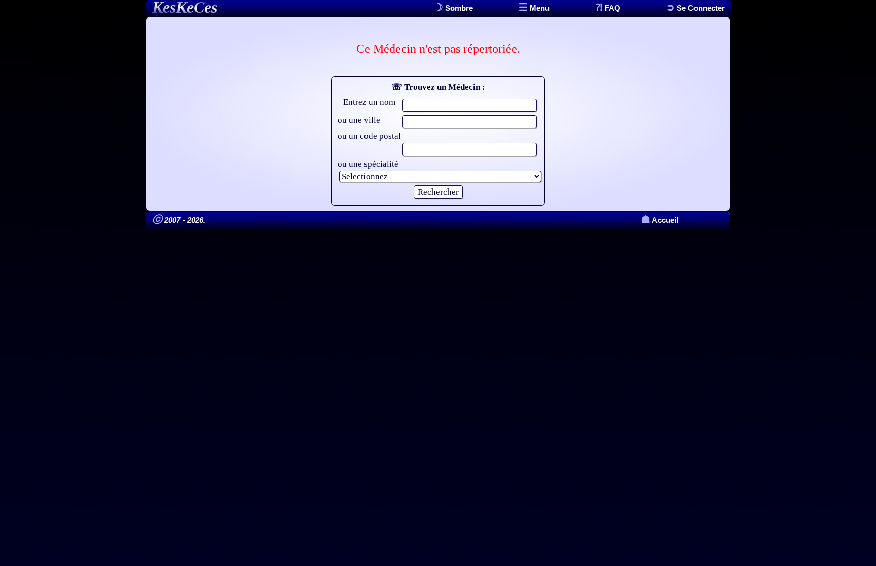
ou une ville (359, 120)
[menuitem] (695, 8)
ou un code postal (369, 136)
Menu (539, 8)
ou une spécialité (368, 164)
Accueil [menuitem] (659, 220)
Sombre (458, 8)
